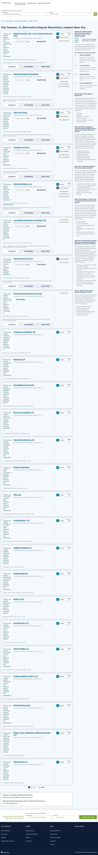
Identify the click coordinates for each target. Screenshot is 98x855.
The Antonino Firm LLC (23, 258)
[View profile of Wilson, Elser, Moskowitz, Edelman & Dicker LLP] (7, 742)
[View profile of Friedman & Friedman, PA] (7, 340)
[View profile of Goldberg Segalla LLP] (7, 555)
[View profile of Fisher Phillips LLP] (7, 657)
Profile (45, 67)
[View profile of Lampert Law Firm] (7, 156)
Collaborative (6, 797)
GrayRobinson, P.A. (22, 520)
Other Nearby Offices (8, 204)
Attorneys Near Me (20, 3)
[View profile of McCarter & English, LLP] (7, 421)
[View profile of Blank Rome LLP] (7, 770)
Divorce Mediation (16, 797)
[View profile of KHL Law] (7, 502)
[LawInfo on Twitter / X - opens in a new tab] (82, 829)
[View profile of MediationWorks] (7, 581)
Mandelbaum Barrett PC (24, 385)
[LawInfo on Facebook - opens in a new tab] (76, 829)
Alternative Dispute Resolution (21, 21)
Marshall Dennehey (22, 705)
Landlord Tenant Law (26, 797)
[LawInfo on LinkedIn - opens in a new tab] (95, 829)
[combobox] (24, 14)
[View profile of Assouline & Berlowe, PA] (7, 448)
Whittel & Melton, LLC (23, 184)
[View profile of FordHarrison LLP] (7, 631)
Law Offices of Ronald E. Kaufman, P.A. (30, 220)
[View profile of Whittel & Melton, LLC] (7, 192)
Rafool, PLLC (19, 599)
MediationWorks (21, 573)
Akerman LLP (19, 359)
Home (2, 21)
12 (39, 787)
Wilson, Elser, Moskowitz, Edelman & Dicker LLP (32, 733)
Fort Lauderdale (7, 803)
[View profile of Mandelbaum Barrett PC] (7, 393)
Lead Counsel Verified (44, 3)
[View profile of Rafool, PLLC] (7, 606)
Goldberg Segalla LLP (22, 548)
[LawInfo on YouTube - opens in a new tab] (89, 829)
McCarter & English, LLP (24, 412)
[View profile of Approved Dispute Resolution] (7, 83)
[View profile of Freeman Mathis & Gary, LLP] (7, 685)
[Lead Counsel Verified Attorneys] (78, 40)
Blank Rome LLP (20, 762)
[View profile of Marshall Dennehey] (7, 714)
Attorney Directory (9, 21)
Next (42, 787)
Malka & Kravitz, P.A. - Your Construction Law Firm (33, 34)
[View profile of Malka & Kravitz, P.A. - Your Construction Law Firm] (7, 45)
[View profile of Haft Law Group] (7, 120)
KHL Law (17, 494)
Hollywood (15, 803)
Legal (51, 826)
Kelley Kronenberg (21, 467)
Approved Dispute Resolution (26, 74)
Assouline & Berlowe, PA (24, 440)
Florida (30, 21)
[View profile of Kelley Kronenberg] (7, 476)
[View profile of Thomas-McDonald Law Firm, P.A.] (7, 303)
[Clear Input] (45, 14)
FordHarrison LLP (21, 623)
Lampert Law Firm (21, 147)
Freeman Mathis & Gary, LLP (26, 676)
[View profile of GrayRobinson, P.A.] (7, 529)
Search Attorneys (88, 817)
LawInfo (28, 826)
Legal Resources (31, 3)
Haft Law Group (20, 112)
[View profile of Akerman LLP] (7, 367)
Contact (12, 67)
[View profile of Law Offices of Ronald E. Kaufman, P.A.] (7, 230)
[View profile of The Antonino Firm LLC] (7, 266)
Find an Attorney (6, 826)
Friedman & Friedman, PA (24, 332)
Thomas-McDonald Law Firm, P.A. (28, 293)
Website (28, 67)
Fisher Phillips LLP (21, 649)
